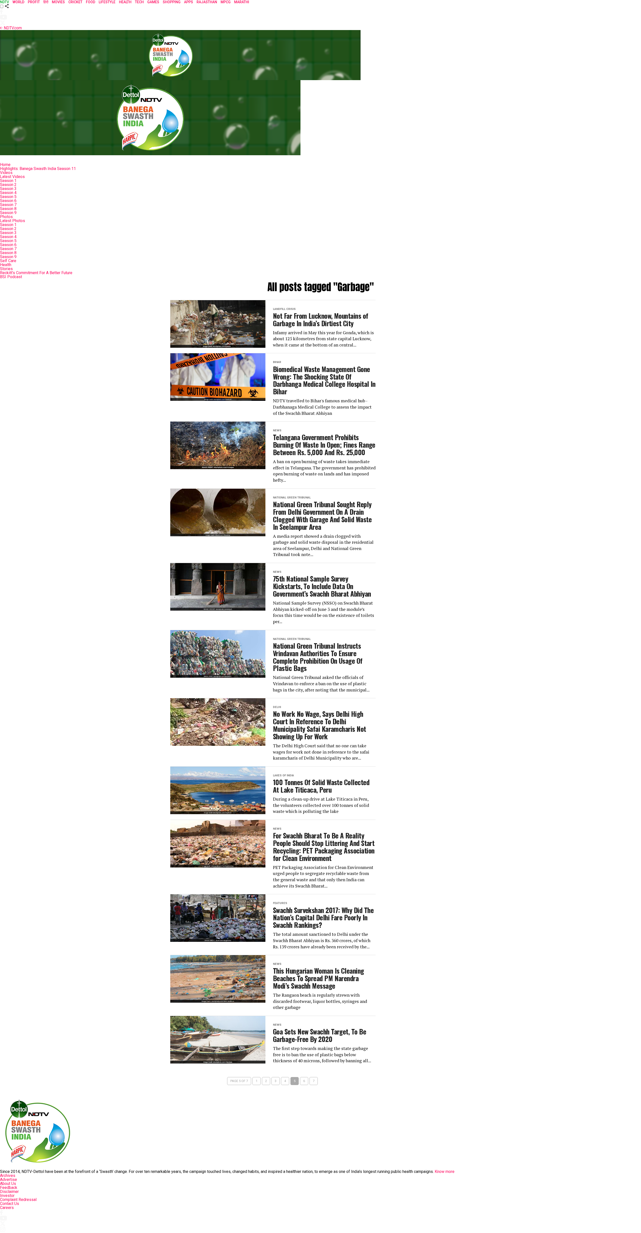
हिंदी (45, 2)
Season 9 (8, 212)
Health (5, 264)
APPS (188, 2)
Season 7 (8, 204)
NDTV (4, 2)
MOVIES (58, 2)
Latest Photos (12, 220)
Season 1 (8, 180)
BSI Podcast (11, 276)
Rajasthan (207, 2)
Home (5, 164)
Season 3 (8, 188)
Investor (7, 1195)
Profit (34, 2)
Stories (6, 268)
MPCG (226, 2)
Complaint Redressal (18, 1199)
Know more (444, 1171)
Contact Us (9, 1203)
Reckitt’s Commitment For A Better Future (36, 272)
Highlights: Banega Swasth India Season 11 (38, 168)
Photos (6, 216)
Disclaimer (9, 1191)
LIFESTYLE (107, 2)
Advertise (8, 1179)
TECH (139, 2)
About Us (8, 1183)
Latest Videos (12, 176)
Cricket (75, 2)
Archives (7, 1175)
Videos (6, 172)
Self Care (8, 260)
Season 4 (8, 192)
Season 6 (8, 200)
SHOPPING (172, 2)
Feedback (8, 1187)
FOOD (90, 2)
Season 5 (8, 196)
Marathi (241, 2)
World (18, 2)
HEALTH (125, 2)
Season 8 (8, 208)
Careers (7, 1207)
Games (153, 2)
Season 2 (8, 184)
